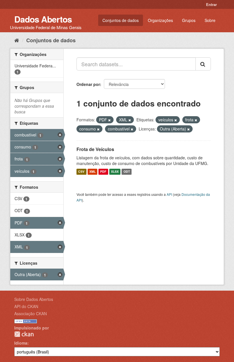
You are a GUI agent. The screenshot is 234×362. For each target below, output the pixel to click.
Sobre (210, 20)
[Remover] (109, 120)
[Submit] (203, 64)
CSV (81, 172)
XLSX (115, 172)
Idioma (20, 343)
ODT (127, 172)
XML (92, 172)
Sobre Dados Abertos (33, 299)
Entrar (211, 4)
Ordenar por (88, 84)
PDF (103, 172)
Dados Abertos (43, 19)
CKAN (24, 334)
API (169, 194)
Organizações (160, 20)
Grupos (188, 20)
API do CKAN (26, 306)
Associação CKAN (30, 313)
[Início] (16, 40)
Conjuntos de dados (120, 20)
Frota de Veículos (95, 149)
